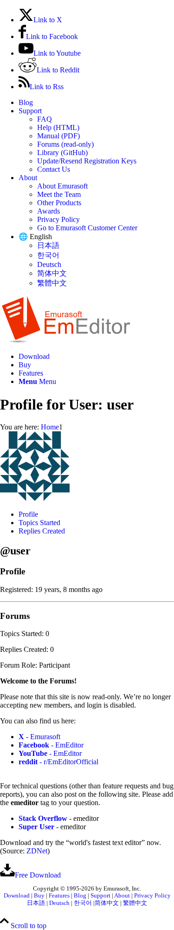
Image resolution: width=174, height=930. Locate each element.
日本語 (48, 245)
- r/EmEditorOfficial (58, 762)
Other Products (59, 203)
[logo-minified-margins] (66, 341)
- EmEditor (51, 745)
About (28, 178)
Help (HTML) (58, 127)
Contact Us (53, 169)
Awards (48, 211)
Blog (26, 102)
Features (59, 895)
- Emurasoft (39, 737)
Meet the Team (59, 194)
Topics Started (39, 523)
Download (17, 895)
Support (30, 111)
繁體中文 (52, 283)
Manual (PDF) (58, 136)
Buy (39, 895)
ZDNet (36, 851)
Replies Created (42, 531)
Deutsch (49, 264)
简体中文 (52, 273)
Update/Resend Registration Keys (86, 161)
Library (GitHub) (62, 152)
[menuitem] (96, 102)
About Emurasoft (62, 186)
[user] (35, 498)
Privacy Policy (58, 219)
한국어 (48, 255)
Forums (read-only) (65, 144)
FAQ (44, 119)
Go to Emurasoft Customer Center (87, 228)
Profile (28, 514)
